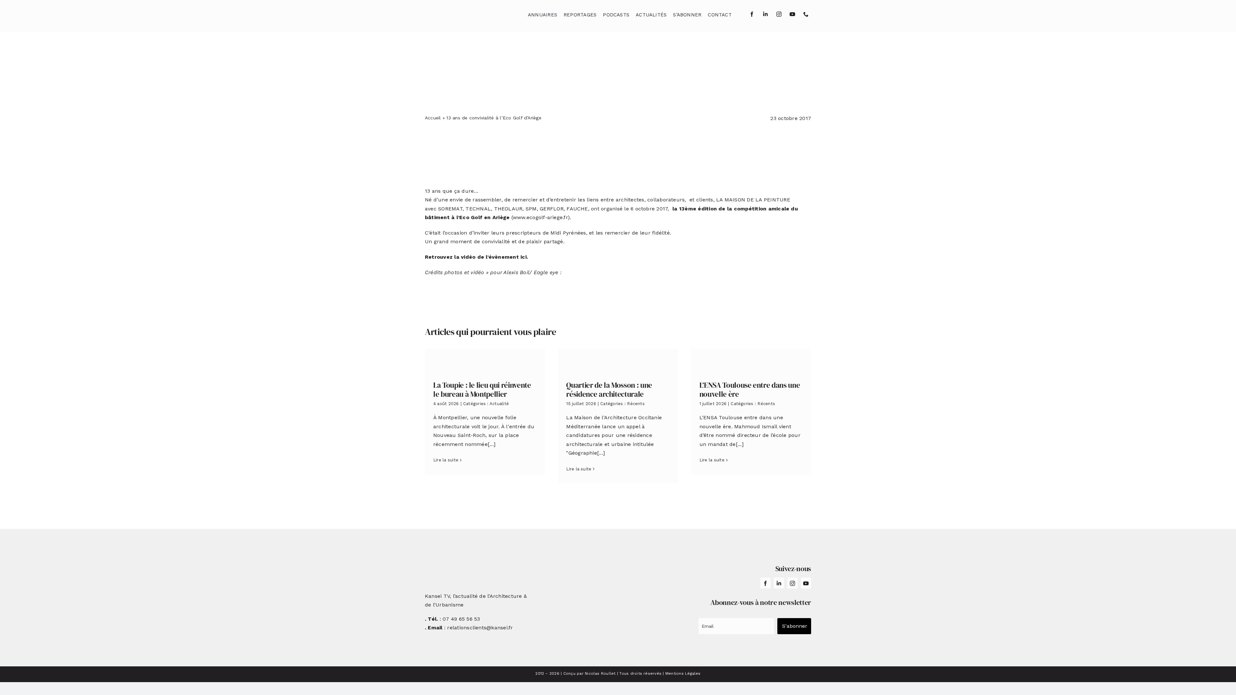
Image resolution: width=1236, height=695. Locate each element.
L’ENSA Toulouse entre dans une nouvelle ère (749, 389)
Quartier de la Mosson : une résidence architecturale (609, 389)
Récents (636, 403)
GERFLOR (552, 209)
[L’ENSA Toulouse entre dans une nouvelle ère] (751, 360)
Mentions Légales (683, 673)
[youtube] (792, 14)
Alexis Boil (516, 272)
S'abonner (794, 626)
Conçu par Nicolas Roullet (589, 673)
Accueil (433, 117)
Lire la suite (445, 460)
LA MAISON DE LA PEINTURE (753, 200)
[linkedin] (765, 14)
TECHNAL (478, 209)
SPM (531, 209)
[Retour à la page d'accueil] (457, 13)
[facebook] (752, 14)
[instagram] (779, 14)
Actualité (499, 403)
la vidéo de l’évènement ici (490, 257)
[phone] (806, 14)
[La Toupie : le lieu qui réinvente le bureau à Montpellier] (485, 360)
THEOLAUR (508, 209)
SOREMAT (450, 209)
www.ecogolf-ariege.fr (540, 217)
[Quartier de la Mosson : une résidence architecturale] (618, 360)
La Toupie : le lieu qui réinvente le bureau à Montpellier (482, 389)
